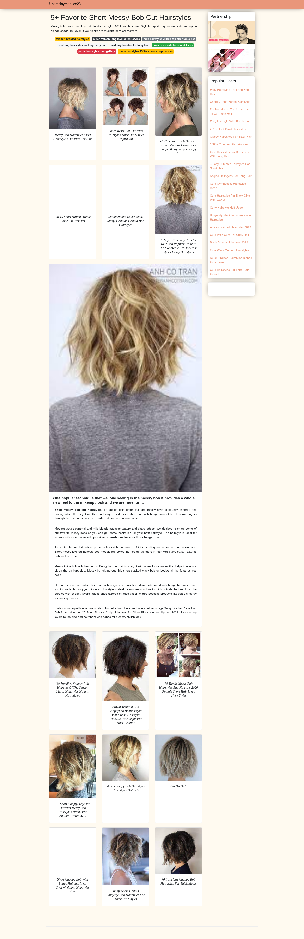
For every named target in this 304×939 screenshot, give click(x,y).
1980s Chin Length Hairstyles (229, 144)
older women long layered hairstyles (116, 39)
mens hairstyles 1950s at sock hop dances (146, 51)
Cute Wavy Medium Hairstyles (229, 250)
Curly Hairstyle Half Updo (226, 207)
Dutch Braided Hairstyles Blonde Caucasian (231, 260)
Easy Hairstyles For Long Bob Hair (229, 92)
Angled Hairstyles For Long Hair (231, 176)
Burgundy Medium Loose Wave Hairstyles (230, 217)
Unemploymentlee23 (65, 4)
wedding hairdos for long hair (130, 45)
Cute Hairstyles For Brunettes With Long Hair (229, 154)
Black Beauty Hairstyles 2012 (229, 242)
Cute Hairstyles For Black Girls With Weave (230, 198)
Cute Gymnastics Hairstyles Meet (228, 186)
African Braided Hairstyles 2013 (230, 227)
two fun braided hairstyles (72, 39)
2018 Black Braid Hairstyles (228, 129)
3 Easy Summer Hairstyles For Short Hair (230, 166)
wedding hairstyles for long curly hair (83, 45)
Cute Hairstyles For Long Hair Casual (229, 272)
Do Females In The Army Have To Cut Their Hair (230, 111)
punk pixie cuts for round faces (173, 45)
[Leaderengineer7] (231, 60)
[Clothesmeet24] (231, 32)
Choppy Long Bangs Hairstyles (230, 101)
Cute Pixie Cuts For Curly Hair (229, 234)
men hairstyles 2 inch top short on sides (169, 39)
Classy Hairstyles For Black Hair (231, 136)
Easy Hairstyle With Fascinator (230, 121)
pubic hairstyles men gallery (96, 51)
